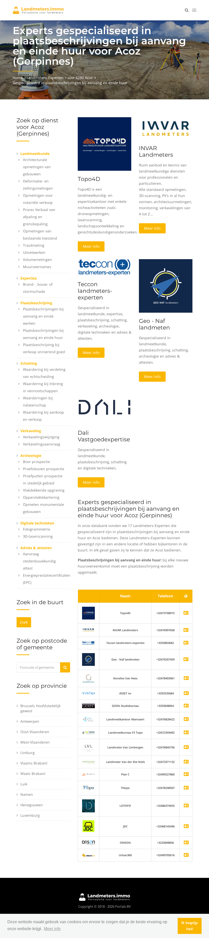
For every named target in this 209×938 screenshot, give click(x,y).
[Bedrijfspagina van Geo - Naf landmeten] (88, 659)
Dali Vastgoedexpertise (104, 436)
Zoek (24, 622)
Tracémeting (33, 245)
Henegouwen (31, 804)
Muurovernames (37, 266)
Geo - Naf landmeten (154, 324)
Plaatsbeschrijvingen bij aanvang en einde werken (43, 316)
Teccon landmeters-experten (95, 291)
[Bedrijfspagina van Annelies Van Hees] (186, 678)
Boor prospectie (36, 461)
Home (18, 77)
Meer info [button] (52, 929)
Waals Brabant (32, 773)
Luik (23, 784)
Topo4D (89, 179)
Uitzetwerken (34, 252)
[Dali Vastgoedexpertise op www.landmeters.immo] (104, 406)
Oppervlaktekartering (41, 497)
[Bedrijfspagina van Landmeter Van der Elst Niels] (186, 762)
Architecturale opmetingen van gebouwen (37, 166)
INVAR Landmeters (156, 151)
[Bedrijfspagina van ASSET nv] (186, 693)
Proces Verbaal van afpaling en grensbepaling (39, 216)
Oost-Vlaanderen (34, 731)
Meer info (91, 246)
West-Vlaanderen (35, 742)
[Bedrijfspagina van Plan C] (186, 774)
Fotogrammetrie (36, 529)
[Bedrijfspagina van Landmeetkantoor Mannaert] (186, 719)
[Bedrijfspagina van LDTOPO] (186, 806)
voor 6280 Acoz (80, 77)
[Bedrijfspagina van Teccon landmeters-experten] (88, 643)
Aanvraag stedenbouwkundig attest (39, 561)
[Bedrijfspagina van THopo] (186, 788)
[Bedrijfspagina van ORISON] (186, 843)
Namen (26, 794)
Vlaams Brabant (33, 763)
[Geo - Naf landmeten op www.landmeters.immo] (165, 285)
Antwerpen (29, 721)
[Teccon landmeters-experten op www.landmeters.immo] (104, 267)
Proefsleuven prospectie (43, 468)
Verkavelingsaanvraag (41, 444)
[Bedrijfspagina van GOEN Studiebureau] (186, 706)
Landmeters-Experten (45, 77)
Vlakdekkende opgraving (43, 490)
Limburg (27, 752)
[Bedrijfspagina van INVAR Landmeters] (88, 630)
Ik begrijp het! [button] (189, 926)
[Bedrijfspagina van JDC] (186, 826)
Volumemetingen (37, 259)
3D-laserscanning (38, 536)
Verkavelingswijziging (41, 436)
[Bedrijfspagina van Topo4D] (88, 613)
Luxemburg (30, 815)
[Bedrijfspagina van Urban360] (186, 855)
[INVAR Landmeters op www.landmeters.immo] (165, 128)
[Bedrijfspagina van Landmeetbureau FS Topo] (186, 733)
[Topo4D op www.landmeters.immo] (104, 143)
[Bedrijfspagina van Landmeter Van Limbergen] (186, 747)
